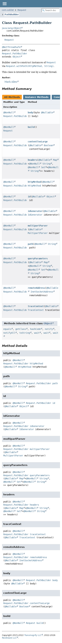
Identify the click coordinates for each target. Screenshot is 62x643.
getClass (20, 329)
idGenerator (35, 211)
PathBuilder (12, 14)
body (30, 112)
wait (36, 332)
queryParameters (38, 258)
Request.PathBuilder (14, 53)
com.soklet (8, 10)
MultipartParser (38, 233)
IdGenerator (35, 214)
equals (7, 329)
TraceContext (36, 310)
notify (49, 329)
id (29, 196)
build (31, 127)
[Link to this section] (34, 89)
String (46, 163)
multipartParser (38, 225)
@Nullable (47, 112)
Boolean (48, 145)
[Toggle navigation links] (4, 3)
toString (24, 332)
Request (22, 10)
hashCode (35, 329)
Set (43, 167)
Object (17, 56)
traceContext (36, 306)
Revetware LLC (9, 638)
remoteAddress (36, 288)
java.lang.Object (11, 28)
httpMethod (34, 182)
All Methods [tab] (12, 97)
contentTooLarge (38, 141)
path (30, 244)
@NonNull (8, 112)
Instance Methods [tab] (36, 97)
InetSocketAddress (42, 291)
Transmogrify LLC (32, 635)
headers (32, 160)
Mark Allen (10, 81)
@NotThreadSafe (11, 47)
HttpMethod (34, 185)
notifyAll (9, 332)
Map (55, 160)
